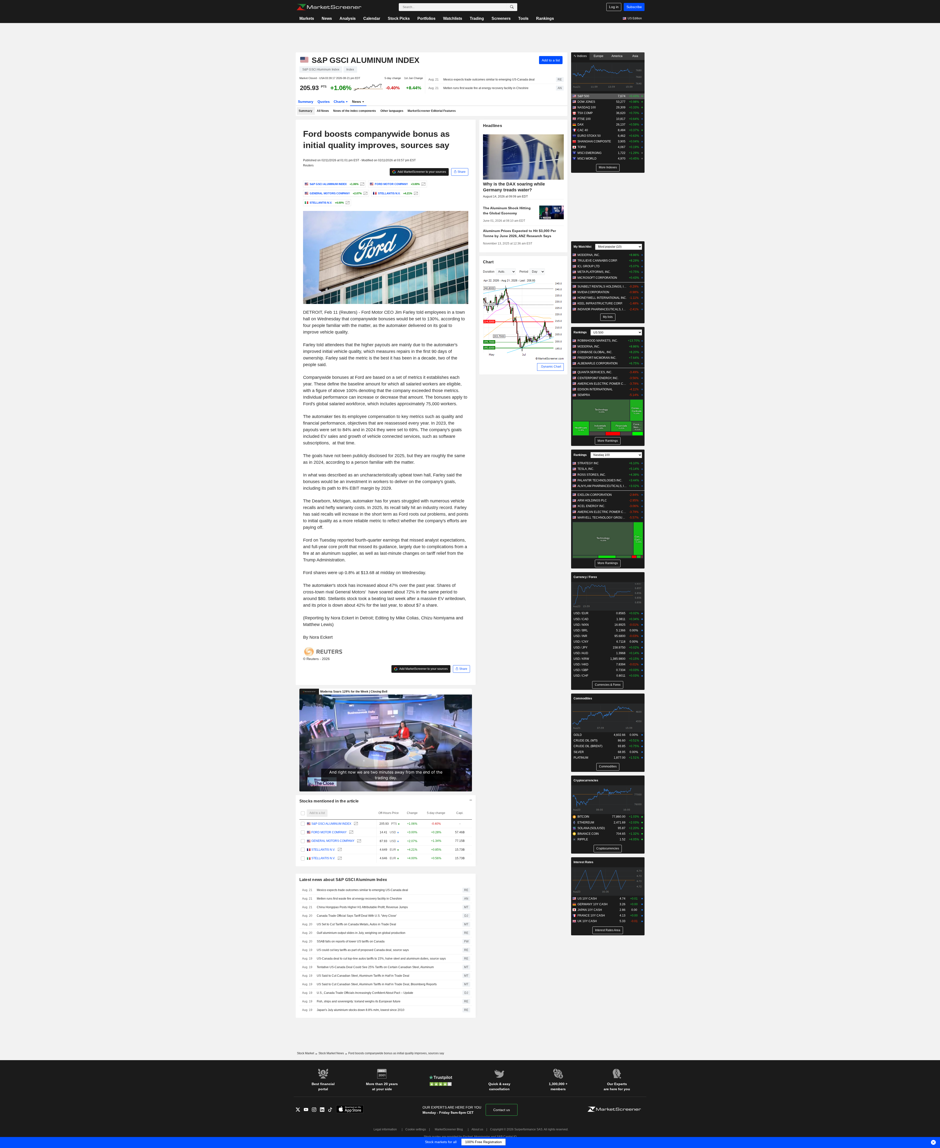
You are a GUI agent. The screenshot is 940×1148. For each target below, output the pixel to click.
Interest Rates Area (607, 930)
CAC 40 (582, 130)
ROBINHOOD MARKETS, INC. (597, 340)
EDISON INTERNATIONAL (595, 389)
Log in (614, 7)
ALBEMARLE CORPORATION (597, 363)
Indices (581, 56)
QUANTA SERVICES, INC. (594, 372)
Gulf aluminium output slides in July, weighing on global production (361, 933)
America (617, 56)
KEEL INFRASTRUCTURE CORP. (600, 303)
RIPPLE (582, 839)
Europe (598, 56)
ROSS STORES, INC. (591, 474)
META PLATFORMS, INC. (594, 272)
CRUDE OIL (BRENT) (588, 746)
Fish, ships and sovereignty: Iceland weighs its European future (358, 1001)
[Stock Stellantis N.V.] (415, 193)
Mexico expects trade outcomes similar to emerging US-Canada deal (489, 79)
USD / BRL (581, 630)
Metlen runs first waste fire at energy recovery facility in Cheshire (486, 88)
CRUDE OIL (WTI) (586, 740)
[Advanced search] (511, 7)
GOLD (578, 735)
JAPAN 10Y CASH (589, 910)
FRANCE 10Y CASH (591, 915)
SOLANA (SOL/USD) (591, 828)
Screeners (501, 18)
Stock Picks (399, 18)
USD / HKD (581, 664)
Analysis (348, 18)
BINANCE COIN (588, 833)
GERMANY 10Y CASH (592, 904)
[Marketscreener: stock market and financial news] (329, 7)
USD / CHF (581, 675)
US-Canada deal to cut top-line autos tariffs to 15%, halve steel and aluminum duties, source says (381, 958)
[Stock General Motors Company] (364, 193)
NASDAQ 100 (586, 107)
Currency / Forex (585, 577)
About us (477, 1129)
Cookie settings (415, 1129)
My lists (608, 317)
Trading (477, 18)
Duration (488, 271)
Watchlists (452, 18)
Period (523, 271)
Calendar (371, 18)
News (327, 18)
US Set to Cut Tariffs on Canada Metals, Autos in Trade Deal (356, 924)
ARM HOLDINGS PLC (592, 500)
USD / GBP (581, 670)
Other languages (391, 111)
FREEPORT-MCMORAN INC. (596, 357)
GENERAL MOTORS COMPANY (332, 841)
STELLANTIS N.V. (323, 849)
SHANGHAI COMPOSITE (594, 141)
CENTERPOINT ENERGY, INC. (598, 378)
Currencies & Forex (608, 684)
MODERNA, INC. (588, 255)
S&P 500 (583, 96)
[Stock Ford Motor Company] (422, 184)
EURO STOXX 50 (589, 136)
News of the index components (354, 111)
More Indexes (608, 167)
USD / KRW (581, 659)
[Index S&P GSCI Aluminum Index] (361, 184)
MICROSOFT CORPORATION (597, 277)
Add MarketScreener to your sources (421, 172)
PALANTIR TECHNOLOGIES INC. (599, 480)
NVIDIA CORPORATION (593, 292)
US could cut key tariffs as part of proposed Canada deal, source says (363, 950)
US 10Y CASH (587, 898)
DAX (580, 124)
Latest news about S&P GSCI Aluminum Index (343, 880)
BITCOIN (583, 816)
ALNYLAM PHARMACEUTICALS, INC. (602, 486)
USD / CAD (581, 619)
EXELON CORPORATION (594, 495)
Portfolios (426, 18)
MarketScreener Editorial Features (432, 111)
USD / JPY (581, 647)
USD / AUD (581, 653)
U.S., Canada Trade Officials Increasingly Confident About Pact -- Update (365, 993)
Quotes (323, 102)
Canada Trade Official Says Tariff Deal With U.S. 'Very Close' (357, 915)
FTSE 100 (584, 119)
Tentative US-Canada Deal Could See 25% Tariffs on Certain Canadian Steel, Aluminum (375, 967)
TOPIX (581, 147)
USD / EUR (581, 613)
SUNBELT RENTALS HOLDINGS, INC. (602, 286)
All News (323, 111)
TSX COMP (585, 113)
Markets (306, 18)
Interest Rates (583, 862)
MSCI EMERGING (589, 153)
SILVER (579, 752)
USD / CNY (581, 641)
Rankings (545, 18)
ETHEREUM (585, 822)
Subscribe (634, 7)
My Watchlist (582, 246)
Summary (305, 102)
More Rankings (608, 440)
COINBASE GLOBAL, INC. (594, 352)
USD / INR (580, 636)
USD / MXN (581, 624)
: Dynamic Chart (550, 366)
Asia (635, 56)
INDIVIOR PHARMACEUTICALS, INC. (602, 309)
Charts (340, 102)
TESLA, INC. (585, 469)
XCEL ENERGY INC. (591, 506)
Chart (488, 262)
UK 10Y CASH (587, 921)
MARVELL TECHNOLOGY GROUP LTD (602, 517)
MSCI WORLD (587, 158)
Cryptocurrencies (586, 780)
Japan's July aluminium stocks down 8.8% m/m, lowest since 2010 (360, 1010)
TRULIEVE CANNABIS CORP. (597, 260)
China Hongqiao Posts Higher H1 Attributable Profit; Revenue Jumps (362, 907)
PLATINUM (581, 757)
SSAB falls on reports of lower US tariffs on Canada (351, 941)
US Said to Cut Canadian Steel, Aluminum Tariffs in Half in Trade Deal (363, 975)
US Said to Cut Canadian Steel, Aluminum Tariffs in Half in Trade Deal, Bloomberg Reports (377, 984)
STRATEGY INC (588, 463)
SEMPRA (583, 395)
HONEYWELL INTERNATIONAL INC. (602, 298)
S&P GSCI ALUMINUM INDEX (331, 823)
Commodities (583, 698)
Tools (523, 18)
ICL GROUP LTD (588, 266)
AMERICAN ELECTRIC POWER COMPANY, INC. (602, 383)
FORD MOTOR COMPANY (329, 832)
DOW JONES (586, 102)
